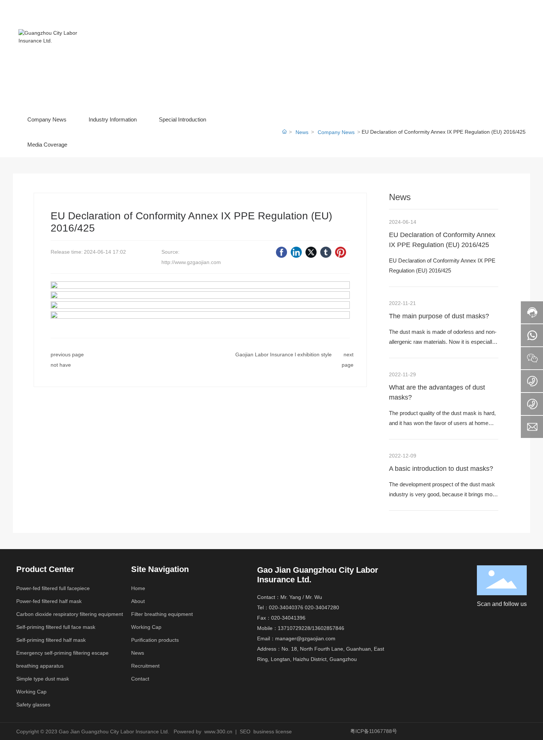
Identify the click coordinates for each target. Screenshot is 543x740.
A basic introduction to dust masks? (441, 468)
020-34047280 (322, 607)
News (302, 132)
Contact (140, 679)
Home (138, 588)
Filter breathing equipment (162, 614)
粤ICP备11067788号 (373, 731)
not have (61, 365)
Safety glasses (33, 705)
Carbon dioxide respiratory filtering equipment (69, 614)
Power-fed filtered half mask (49, 601)
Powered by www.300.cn (203, 731)
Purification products (155, 640)
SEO (245, 731)
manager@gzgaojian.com (305, 638)
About (138, 601)
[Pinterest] (340, 252)
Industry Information (113, 119)
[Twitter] (311, 252)
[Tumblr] (325, 252)
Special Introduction (182, 119)
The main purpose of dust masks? (439, 316)
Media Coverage (47, 144)
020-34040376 (286, 607)
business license (272, 731)
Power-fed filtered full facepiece (53, 588)
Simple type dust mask (42, 679)
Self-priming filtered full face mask (55, 627)
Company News (46, 119)
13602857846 (328, 628)
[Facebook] (281, 252)
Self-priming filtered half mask (51, 640)
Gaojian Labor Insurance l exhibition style (283, 354)
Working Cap (31, 692)
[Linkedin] (296, 252)
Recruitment (145, 666)
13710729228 (294, 628)
